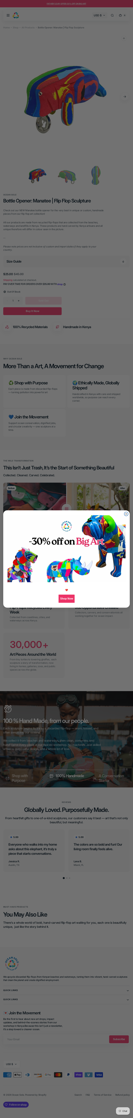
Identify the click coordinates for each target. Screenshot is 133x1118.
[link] (66, 548)
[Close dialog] (126, 514)
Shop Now (66, 598)
